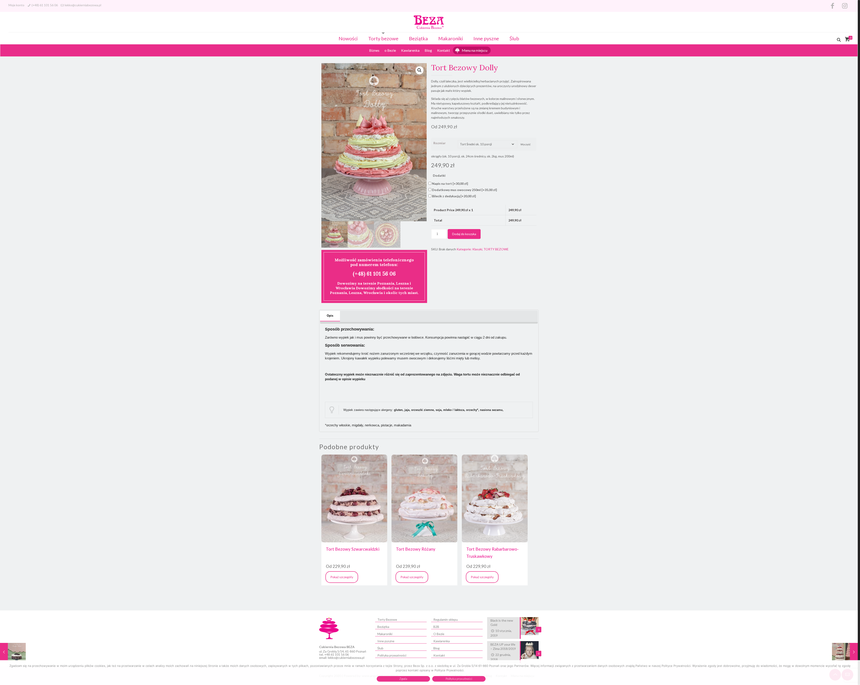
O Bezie (438, 634)
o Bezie (390, 50)
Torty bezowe (383, 38)
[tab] (330, 316)
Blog (428, 50)
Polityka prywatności (391, 655)
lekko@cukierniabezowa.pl (83, 5)
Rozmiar (439, 143)
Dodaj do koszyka (464, 234)
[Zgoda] (854, 672)
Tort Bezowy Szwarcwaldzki (352, 549)
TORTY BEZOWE (496, 249)
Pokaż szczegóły (341, 577)
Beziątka (418, 38)
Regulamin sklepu (445, 619)
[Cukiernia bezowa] (429, 22)
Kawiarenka (410, 50)
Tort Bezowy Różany (415, 549)
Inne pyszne (486, 38)
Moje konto (16, 5)
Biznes (374, 50)
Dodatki (439, 175)
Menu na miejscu (474, 50)
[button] (419, 70)
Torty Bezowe (387, 619)
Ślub (514, 38)
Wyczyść (525, 144)
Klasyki (477, 249)
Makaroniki (450, 38)
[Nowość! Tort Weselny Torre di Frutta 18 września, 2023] (845, 659)
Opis (330, 315)
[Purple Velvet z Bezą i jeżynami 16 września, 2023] (13, 659)
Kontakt (443, 50)
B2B (436, 627)
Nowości (348, 38)
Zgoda (403, 679)
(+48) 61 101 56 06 (45, 5)
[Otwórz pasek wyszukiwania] (839, 40)
